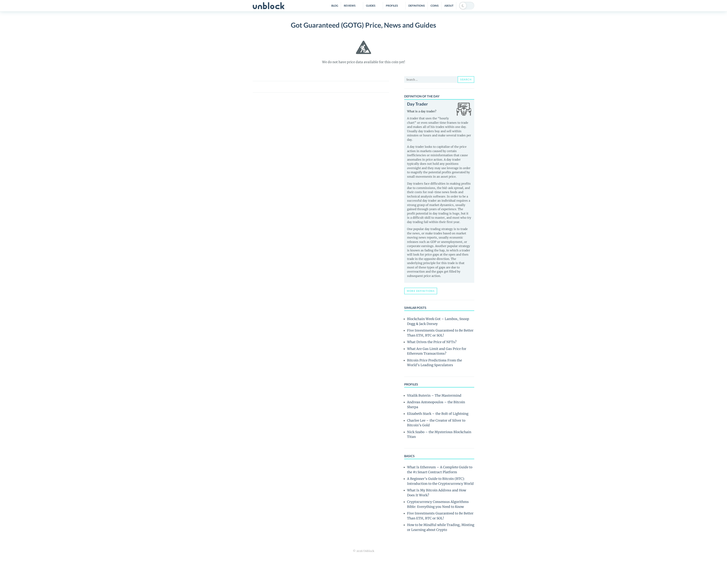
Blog (334, 5)
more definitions (420, 290)
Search (466, 79)
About (448, 5)
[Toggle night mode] (466, 5)
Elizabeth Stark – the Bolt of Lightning (437, 414)
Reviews (350, 5)
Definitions (416, 5)
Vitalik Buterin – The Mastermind (434, 395)
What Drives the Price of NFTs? (431, 342)
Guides (370, 5)
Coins (435, 5)
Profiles (392, 5)
